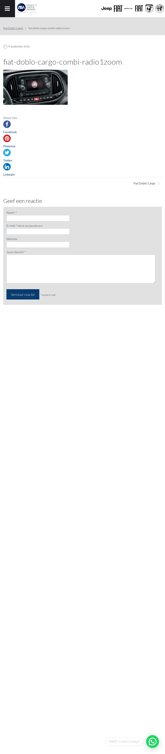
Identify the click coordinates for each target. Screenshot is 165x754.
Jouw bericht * (16, 252)
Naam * (11, 212)
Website (11, 239)
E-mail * (11, 225)
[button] (152, 741)
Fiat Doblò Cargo (144, 183)
